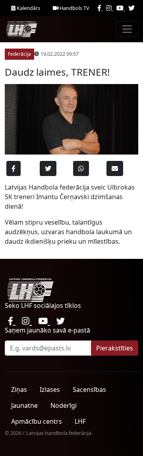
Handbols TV (73, 8)
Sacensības (89, 389)
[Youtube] (120, 8)
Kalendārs (27, 8)
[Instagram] (109, 8)
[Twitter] (131, 8)
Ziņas (19, 389)
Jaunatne (24, 405)
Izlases (50, 389)
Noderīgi (63, 405)
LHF (80, 421)
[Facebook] (100, 8)
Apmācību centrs (36, 421)
